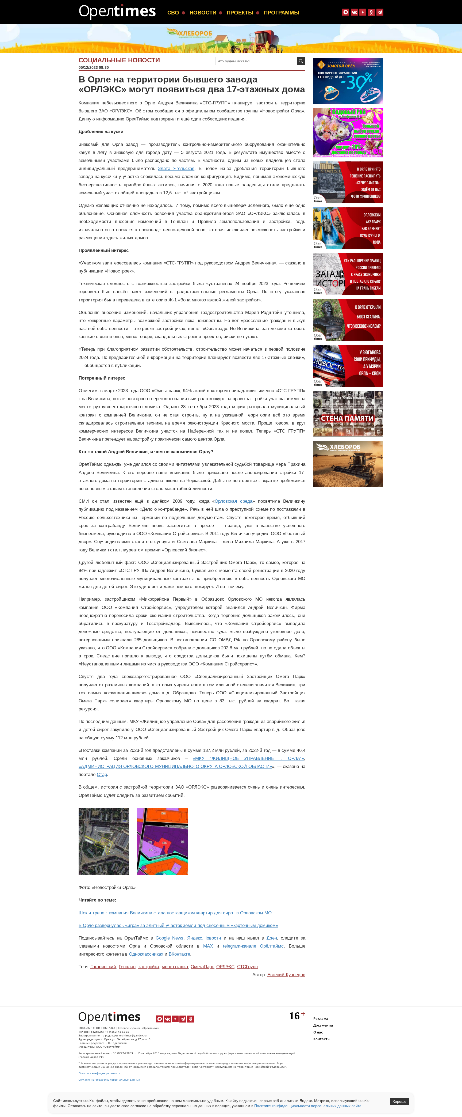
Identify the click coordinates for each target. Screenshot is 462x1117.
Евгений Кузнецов (286, 974)
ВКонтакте (179, 954)
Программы (281, 13)
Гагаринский (103, 966)
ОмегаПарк (202, 966)
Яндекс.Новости (204, 938)
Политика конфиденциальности (99, 1073)
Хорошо (399, 1101)
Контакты (321, 1038)
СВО (173, 13)
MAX (208, 946)
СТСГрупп (247, 966)
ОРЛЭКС (225, 966)
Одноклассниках (146, 954)
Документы (323, 1025)
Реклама (320, 1018)
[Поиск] (301, 61)
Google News (169, 938)
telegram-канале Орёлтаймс (253, 946)
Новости (203, 13)
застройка (148, 966)
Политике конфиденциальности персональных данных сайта (307, 1105)
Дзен (272, 938)
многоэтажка (175, 966)
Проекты (240, 13)
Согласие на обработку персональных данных (109, 1079)
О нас (318, 1032)
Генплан (127, 966)
